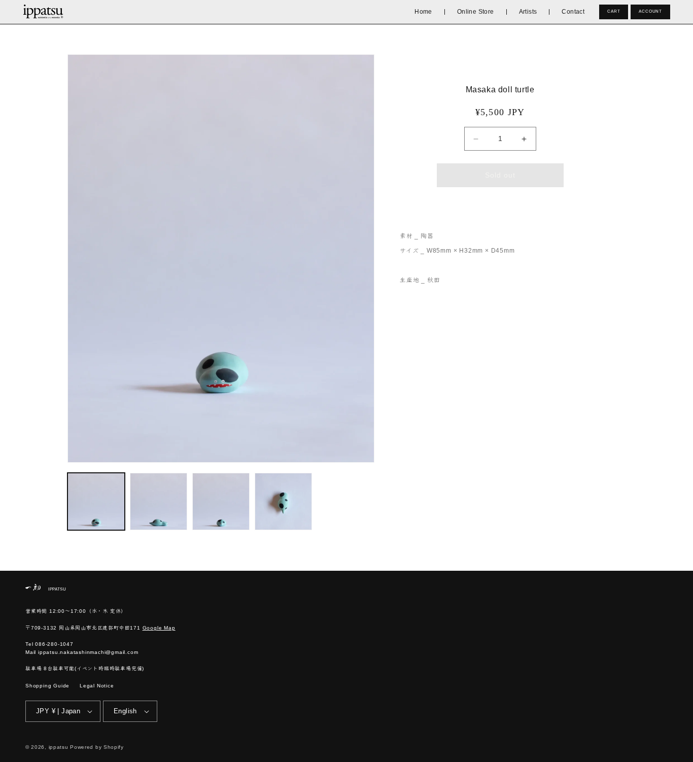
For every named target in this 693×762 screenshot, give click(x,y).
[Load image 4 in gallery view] (283, 501)
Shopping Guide (47, 685)
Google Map (159, 628)
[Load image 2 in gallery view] (158, 501)
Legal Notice (97, 685)
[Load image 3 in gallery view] (221, 501)
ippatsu (58, 747)
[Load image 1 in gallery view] (96, 501)
